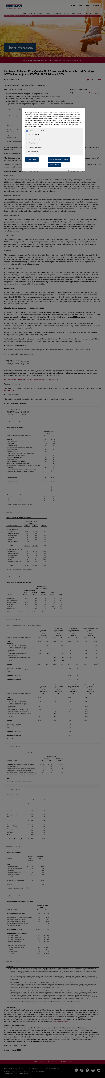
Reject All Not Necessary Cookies (58, 159)
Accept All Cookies (54, 164)
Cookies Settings (33, 151)
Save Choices (32, 159)
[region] (53, 139)
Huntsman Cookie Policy (33, 126)
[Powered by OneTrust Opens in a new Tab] (76, 170)
